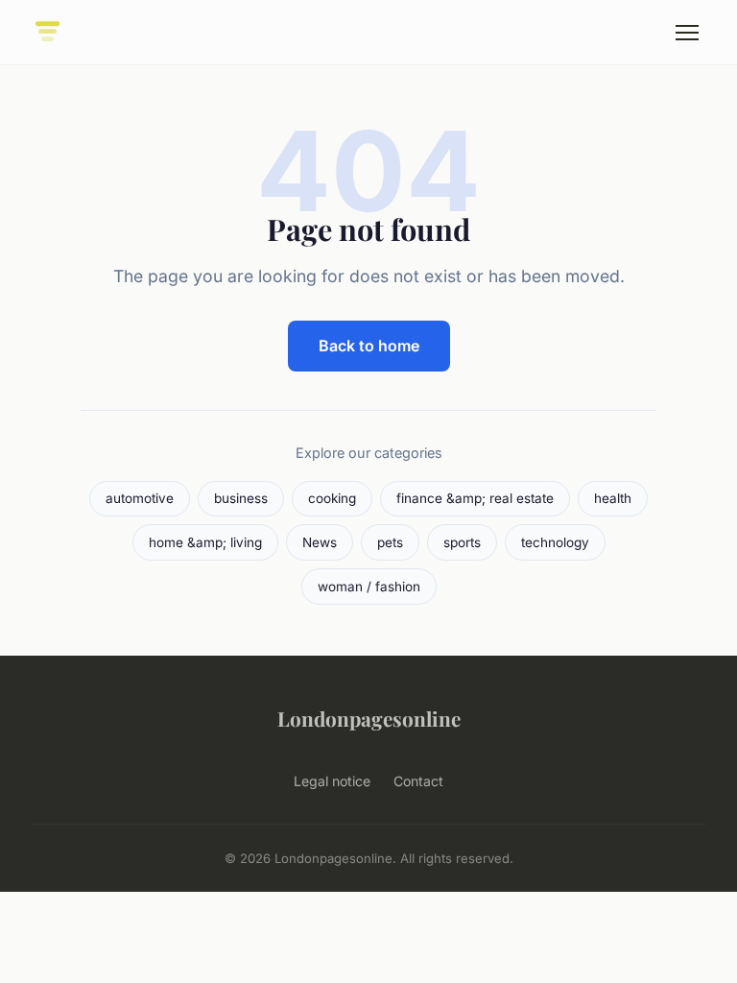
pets (390, 542)
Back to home (369, 345)
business (241, 498)
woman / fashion (369, 586)
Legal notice (332, 781)
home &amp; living (205, 542)
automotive (140, 498)
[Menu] (687, 32)
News (319, 542)
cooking (332, 498)
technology (555, 542)
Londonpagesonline (369, 718)
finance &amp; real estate (475, 498)
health (612, 498)
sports (462, 542)
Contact (418, 781)
